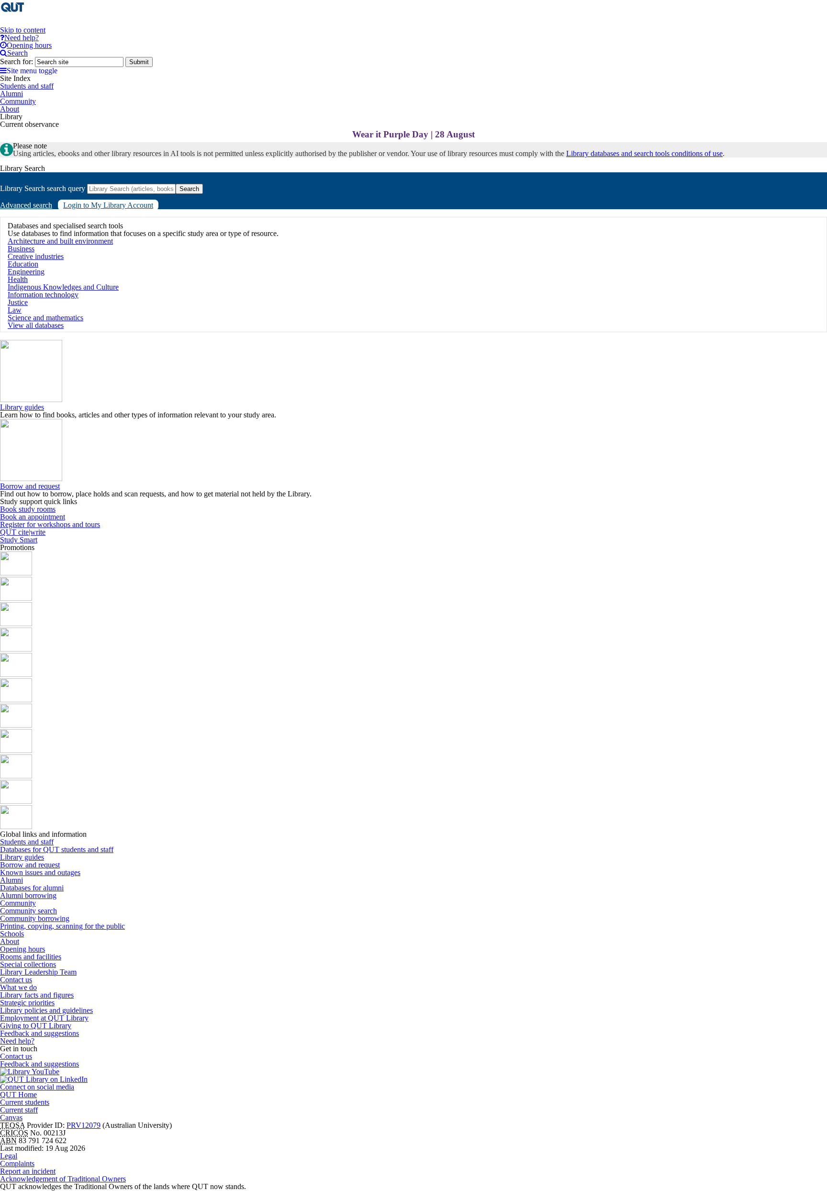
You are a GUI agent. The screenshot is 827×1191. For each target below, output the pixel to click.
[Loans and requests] (16, 725)
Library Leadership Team (38, 972)
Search (189, 188)
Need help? (17, 1041)
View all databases (36, 325)
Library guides (22, 407)
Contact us (16, 980)
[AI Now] (16, 598)
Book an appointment (32, 517)
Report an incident (28, 1171)
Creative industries (36, 256)
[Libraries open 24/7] (16, 700)
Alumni (11, 880)
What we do (18, 987)
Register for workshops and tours (50, 524)
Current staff (19, 1110)
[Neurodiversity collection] (16, 826)
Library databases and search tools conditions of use (644, 153)
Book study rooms (28, 509)
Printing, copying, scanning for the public (62, 926)
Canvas (11, 1117)
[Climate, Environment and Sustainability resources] (16, 649)
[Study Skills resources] (16, 623)
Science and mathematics (45, 318)
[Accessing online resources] (16, 750)
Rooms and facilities (30, 957)
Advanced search (26, 205)
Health (18, 279)
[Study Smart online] (16, 776)
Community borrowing (34, 918)
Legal (8, 1156)
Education (23, 264)
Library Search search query (42, 188)
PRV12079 (84, 1125)
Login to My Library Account (108, 205)
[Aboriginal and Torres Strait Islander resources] (16, 573)
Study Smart (18, 540)
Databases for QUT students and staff (56, 849)
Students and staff (27, 842)
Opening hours (22, 949)
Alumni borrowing (28, 895)
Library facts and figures (37, 995)
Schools (12, 934)
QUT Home (18, 1094)
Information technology (43, 295)
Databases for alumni (32, 888)
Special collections (28, 964)
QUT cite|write (22, 532)
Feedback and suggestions (39, 1033)
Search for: (16, 61)
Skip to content (22, 30)
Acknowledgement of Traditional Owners (63, 1179)
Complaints (17, 1163)
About (9, 941)
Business (21, 249)
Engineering (26, 272)
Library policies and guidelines (46, 1010)
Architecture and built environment (60, 241)
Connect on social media (37, 1087)
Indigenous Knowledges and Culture (63, 287)
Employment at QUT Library (44, 1018)
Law (15, 310)
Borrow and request (30, 486)
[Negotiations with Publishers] (16, 801)
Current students (24, 1102)
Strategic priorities (27, 1003)
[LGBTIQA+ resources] (16, 674)
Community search (28, 911)
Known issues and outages (40, 872)
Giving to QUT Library (35, 1026)
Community (18, 903)
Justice (18, 302)
